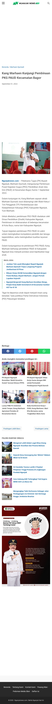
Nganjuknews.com (10, 181)
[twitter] (20, 351)
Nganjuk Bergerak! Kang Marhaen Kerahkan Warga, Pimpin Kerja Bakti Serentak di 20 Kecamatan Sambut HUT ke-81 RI (27, 284)
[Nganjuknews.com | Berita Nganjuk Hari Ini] (26, 3)
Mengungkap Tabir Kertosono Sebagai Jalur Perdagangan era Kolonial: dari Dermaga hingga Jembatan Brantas (31, 493)
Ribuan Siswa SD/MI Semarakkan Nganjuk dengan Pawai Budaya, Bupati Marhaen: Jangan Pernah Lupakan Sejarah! (26, 275)
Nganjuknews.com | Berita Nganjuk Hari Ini (29, 700)
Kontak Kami (30, 687)
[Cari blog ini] (48, 3)
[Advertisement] (26, 36)
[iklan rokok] (26, 586)
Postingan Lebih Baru (11, 429)
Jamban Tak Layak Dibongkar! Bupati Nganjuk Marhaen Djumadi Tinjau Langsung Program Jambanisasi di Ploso (24, 266)
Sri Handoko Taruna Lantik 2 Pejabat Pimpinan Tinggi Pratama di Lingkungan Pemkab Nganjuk (29, 469)
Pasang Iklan (42, 687)
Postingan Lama (41, 429)
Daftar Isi (35, 691)
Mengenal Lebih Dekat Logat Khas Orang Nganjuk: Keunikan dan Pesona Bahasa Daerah (29, 445)
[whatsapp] (44, 351)
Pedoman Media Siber (21, 691)
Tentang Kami (17, 687)
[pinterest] (32, 351)
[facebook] (8, 351)
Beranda (7, 687)
